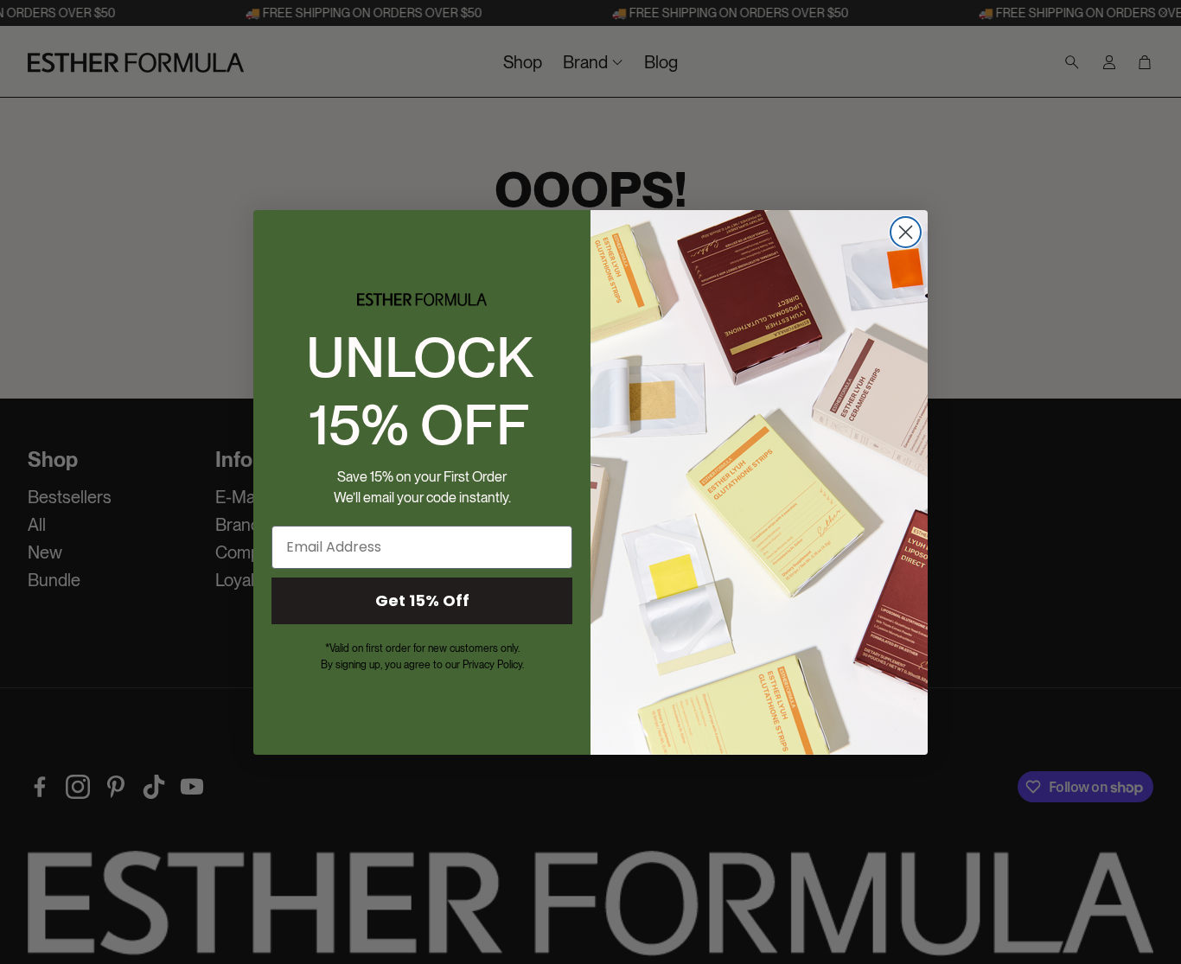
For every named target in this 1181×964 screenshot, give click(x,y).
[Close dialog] (906, 232)
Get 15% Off (422, 600)
